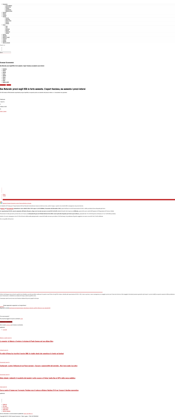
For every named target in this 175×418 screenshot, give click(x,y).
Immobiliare (8, 9)
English (4, 41)
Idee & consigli (6, 42)
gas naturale (10, 208)
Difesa (4, 13)
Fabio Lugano (3, 111)
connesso (8, 325)
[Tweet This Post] (89, 189)
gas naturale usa (31, 308)
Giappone (7, 31)
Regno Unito (8, 20)
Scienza (5, 38)
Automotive (8, 7)
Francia (7, 18)
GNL (36, 308)
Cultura (4, 40)
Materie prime (8, 11)
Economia (5, 4)
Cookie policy (5, 409)
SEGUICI (2, 306)
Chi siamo (5, 406)
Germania (7, 19)
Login (21, 318)
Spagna (7, 23)
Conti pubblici (8, 5)
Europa (4, 16)
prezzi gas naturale (43, 308)
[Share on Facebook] (89, 188)
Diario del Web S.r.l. (28, 413)
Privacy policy (5, 408)
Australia (7, 29)
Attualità (5, 36)
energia (19, 308)
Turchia (7, 33)
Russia (7, 22)
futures (3, 208)
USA (6, 26)
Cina (6, 27)
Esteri (4, 24)
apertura (11, 308)
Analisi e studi (6, 37)
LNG (38, 308)
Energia (4, 12)
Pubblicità (5, 404)
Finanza (7, 8)
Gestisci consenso (6, 411)
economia (15, 308)
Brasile (7, 30)
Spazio (4, 34)
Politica (4, 15)
